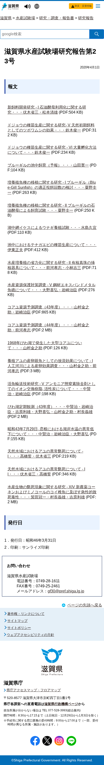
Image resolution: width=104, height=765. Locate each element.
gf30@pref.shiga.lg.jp (66, 591)
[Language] (37, 7)
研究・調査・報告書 (56, 18)
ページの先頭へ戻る (84, 605)
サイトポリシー (19, 628)
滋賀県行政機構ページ (61, 704)
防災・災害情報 (83, 6)
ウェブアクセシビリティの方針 (30, 635)
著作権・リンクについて (26, 614)
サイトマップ (17, 621)
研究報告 (86, 18)
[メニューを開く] (98, 6)
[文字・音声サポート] (28, 6)
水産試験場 (25, 18)
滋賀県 (6, 18)
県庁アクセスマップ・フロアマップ (34, 690)
